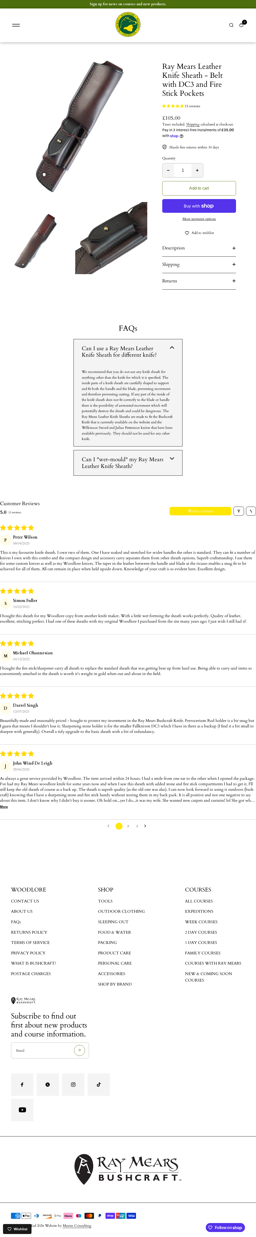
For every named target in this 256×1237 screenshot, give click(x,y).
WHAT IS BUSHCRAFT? (33, 963)
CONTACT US (25, 901)
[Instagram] (73, 1084)
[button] (173, 106)
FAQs (16, 922)
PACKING (107, 942)
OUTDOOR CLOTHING (121, 911)
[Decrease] (168, 170)
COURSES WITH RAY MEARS (213, 963)
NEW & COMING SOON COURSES (208, 977)
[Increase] (197, 170)
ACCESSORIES (111, 974)
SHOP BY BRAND (115, 984)
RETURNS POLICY (29, 932)
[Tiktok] (99, 1084)
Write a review (200, 511)
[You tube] (22, 1110)
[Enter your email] (79, 1050)
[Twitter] (47, 1084)
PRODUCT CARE (114, 953)
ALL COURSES (199, 901)
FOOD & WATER (114, 932)
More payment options (199, 219)
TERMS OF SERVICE (30, 942)
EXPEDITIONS (199, 911)
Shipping (193, 124)
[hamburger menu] (16, 25)
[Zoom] (140, 59)
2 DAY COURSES (201, 932)
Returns (169, 281)
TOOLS (105, 901)
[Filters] (239, 511)
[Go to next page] (146, 826)
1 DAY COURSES (201, 942)
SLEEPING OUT (113, 922)
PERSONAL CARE (115, 963)
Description (173, 248)
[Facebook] (22, 1084)
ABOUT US (21, 911)
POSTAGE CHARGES (31, 974)
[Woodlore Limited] (128, 35)
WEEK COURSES (201, 922)
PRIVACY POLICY (28, 953)
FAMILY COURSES (202, 953)
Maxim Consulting (77, 1225)
